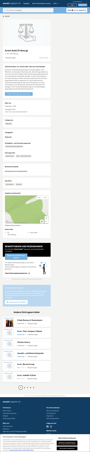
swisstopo (14, 222)
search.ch (9, 222)
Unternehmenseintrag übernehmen (19, 94)
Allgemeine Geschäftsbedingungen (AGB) (14, 431)
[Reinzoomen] (46, 218)
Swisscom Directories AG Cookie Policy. (22, 450)
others (27, 222)
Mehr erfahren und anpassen (67, 438)
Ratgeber (26, 3)
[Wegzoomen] (46, 221)
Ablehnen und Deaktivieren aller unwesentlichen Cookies (67, 443)
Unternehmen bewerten (10, 413)
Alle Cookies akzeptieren (67, 448)
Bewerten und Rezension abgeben (16, 257)
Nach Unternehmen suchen (41, 3)
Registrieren (82, 5)
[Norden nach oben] (46, 202)
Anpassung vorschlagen (17, 302)
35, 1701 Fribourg (12, 54)
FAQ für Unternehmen (52, 411)
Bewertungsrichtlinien (9, 418)
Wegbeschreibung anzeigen (12, 225)
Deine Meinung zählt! (46, 395)
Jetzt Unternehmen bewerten (16, 273)
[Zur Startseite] (12, 3)
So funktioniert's (51, 413)
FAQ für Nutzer (7, 411)
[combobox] (29, 10)
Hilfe (55, 3)
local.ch (48, 434)
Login (72, 5)
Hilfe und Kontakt (8, 426)
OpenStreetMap (21, 222)
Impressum (6, 429)
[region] (27, 209)
